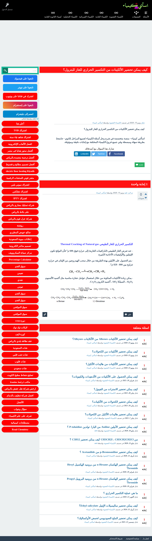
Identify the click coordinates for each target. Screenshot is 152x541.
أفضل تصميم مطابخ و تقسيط (20, 164)
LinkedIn (85, 154)
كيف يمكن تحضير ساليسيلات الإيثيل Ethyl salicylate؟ (108, 505)
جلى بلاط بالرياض (20, 212)
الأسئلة (146, 17)
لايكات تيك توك (20, 327)
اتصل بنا (146, 539)
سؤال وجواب (20, 409)
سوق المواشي (20, 307)
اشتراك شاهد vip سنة (20, 137)
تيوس (20, 286)
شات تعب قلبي (20, 354)
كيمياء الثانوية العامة (53, 17)
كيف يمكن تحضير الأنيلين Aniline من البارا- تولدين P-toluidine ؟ (102, 426)
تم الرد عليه (128, 193)
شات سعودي (20, 368)
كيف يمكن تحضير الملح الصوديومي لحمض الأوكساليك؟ (107, 518)
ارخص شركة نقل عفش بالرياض (20, 388)
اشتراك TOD (20, 130)
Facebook (118, 154)
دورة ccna (20, 320)
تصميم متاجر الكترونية (20, 246)
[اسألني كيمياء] (135, 5)
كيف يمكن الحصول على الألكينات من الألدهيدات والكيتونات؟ (105, 376)
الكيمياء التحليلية (70, 17)
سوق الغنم (20, 266)
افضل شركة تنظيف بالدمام (20, 395)
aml (96, 431)
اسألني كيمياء (92, 343)
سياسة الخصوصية (132, 539)
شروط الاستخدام (116, 539)
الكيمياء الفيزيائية (86, 17)
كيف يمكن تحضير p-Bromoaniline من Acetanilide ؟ (109, 452)
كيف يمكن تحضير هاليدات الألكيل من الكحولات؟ (111, 414)
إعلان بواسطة (30, 120)
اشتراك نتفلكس (20, 191)
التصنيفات (136, 17)
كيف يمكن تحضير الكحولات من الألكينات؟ (115, 401)
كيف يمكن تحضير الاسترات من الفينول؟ (116, 389)
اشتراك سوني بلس (20, 185)
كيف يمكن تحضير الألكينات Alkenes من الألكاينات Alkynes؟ (105, 339)
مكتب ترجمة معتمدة (20, 382)
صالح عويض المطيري (20, 232)
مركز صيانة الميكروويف (20, 253)
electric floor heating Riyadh (20, 171)
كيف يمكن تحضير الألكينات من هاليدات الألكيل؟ (112, 364)
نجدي (20, 280)
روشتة (20, 225)
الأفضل (20, 402)
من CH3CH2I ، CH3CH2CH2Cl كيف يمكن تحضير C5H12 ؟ (104, 439)
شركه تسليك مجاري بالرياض (20, 205)
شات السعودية (20, 348)
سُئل (143, 123)
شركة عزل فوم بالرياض (20, 219)
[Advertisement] (76, 42)
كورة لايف (20, 334)
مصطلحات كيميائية (20, 422)
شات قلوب (20, 361)
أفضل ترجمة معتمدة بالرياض (20, 157)
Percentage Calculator (20, 259)
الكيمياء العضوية (116, 17)
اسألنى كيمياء (92, 393)
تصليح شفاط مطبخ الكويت (20, 375)
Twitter (101, 154)
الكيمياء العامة (101, 17)
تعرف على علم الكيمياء (20, 416)
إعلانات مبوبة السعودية (20, 239)
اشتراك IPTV (20, 198)
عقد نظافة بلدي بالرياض (20, 341)
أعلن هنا (20, 123)
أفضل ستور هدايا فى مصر (20, 151)
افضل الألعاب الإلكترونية (20, 144)
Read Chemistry (20, 429)
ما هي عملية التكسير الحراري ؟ (120, 493)
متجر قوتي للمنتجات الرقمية (20, 178)
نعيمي (20, 273)
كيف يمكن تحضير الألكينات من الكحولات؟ (115, 351)
